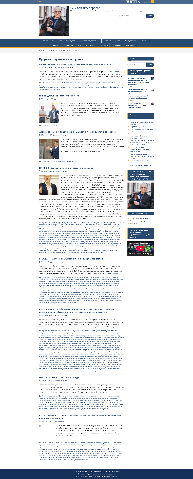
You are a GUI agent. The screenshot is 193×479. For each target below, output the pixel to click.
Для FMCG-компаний (112, 471)
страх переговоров (114, 360)
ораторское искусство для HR (101, 239)
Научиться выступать (67, 41)
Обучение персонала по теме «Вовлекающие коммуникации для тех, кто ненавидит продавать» (141, 163)
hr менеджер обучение (77, 225)
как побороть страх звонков (104, 337)
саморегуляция (96, 358)
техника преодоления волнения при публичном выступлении (87, 402)
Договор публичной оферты (139, 218)
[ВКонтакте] (131, 1)
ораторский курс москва (66, 239)
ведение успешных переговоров (90, 279)
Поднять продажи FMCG (104, 443)
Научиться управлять (89, 41)
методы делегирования (110, 286)
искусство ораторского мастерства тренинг (68, 231)
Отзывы (144, 41)
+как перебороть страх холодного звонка (75, 331)
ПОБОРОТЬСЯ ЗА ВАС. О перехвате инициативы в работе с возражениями (141, 149)
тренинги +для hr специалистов (50, 250)
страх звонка (102, 360)
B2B (43, 83)
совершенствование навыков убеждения (73, 244)
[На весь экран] (151, 254)
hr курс (54, 225)
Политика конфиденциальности (141, 221)
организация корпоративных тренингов (80, 453)
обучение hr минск (89, 237)
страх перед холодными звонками (61, 364)
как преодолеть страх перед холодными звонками (75, 345)
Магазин (103, 45)
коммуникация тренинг (95, 445)
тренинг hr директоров (72, 246)
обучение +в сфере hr (74, 235)
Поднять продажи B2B (109, 87)
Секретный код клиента (138, 127)
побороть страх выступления (79, 352)
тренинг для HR (111, 246)
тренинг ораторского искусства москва (64, 248)
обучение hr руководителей (105, 237)
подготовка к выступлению (80, 242)
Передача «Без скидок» (72, 45)
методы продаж (44, 87)
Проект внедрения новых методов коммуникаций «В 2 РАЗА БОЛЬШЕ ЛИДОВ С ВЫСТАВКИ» (142, 143)
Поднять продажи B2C (97, 277)
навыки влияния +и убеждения (97, 233)
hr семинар (82, 227)
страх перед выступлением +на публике (72, 362)
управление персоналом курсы (49, 252)
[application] (140, 248)
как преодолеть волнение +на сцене (91, 341)
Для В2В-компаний (80, 471)
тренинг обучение (62, 457)
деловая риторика (95, 229)
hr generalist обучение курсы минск (105, 223)
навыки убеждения (59, 235)
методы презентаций (53, 233)
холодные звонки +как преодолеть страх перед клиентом (59, 371)
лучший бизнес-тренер (94, 286)
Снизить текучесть (100, 290)
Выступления (130, 41)
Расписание (116, 45)
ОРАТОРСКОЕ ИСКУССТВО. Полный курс (59, 377)
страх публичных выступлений (84, 364)
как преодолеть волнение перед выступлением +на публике (74, 343)
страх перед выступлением (48, 362)
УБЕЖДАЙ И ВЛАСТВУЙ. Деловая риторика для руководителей (71, 259)
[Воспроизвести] (130, 254)
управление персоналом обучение (71, 252)
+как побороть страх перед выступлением (104, 331)
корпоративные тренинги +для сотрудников (73, 449)
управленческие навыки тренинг (111, 300)
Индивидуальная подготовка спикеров (59, 96)
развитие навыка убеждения (49, 244)
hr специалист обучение (95, 227)
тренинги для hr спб (68, 250)
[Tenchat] (134, 1)
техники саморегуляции (102, 367)
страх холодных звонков (60, 367)
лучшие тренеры (95, 85)
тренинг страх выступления (79, 369)
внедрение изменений (109, 279)
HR (77, 223)
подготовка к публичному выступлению (104, 242)
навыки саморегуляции (114, 350)
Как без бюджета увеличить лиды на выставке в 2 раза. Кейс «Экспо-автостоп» (141, 136)
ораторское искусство (70, 87)
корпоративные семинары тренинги (110, 447)
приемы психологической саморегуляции (98, 356)
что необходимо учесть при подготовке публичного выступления (86, 409)
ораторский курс (56, 87)
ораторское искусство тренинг (90, 87)
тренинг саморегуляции (61, 369)
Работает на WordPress (84, 476)
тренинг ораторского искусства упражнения (108, 404)
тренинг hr (59, 246)
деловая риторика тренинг (48, 284)
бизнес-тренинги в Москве (108, 83)
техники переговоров (46, 292)
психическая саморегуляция (59, 358)
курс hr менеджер (103, 231)
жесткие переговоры (66, 284)
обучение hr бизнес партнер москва (102, 235)
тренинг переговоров (93, 294)
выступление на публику (100, 335)
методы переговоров (46, 288)
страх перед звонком (93, 362)
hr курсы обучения (64, 225)
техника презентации (95, 244)
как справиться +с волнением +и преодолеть (67, 348)
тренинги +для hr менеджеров (111, 248)
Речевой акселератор (85, 8)
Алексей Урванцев (70, 83)
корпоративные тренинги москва (85, 451)
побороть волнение (62, 352)
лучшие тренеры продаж (109, 85)
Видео (55, 45)
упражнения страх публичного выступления (105, 369)
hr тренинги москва (50, 229)
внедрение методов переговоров (67, 281)
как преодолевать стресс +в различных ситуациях (61, 341)
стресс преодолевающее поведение (81, 367)
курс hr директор (90, 231)
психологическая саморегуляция (79, 358)
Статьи (44, 45)
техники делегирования (116, 290)
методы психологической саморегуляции (76, 350)
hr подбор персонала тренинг (68, 227)
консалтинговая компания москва (57, 286)
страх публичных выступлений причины (52, 402)
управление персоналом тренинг (94, 252)
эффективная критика (68, 303)
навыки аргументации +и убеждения (74, 233)
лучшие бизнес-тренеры (80, 85)
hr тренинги (108, 227)
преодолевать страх (98, 352)
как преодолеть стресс (100, 345)
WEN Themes (112, 476)
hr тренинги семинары (65, 229)
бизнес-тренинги (92, 83)
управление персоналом (110, 250)
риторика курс (95, 400)
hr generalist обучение (86, 223)
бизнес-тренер (81, 83)
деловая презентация (81, 229)
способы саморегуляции (109, 358)
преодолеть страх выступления (73, 356)
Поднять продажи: (144, 2)
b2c (46, 443)
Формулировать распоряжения (49, 303)
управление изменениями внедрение (80, 298)
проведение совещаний (85, 290)
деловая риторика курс (110, 229)
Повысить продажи (112, 41)
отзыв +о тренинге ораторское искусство (109, 453)
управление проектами (75, 300)
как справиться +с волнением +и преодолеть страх (101, 348)
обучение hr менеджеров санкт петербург (67, 237)
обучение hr (85, 235)
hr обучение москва (110, 225)
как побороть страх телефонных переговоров (82, 339)
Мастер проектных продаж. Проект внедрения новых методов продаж (75, 64)
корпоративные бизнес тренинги (57, 447)
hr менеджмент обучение (94, 225)
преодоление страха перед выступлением (63, 354)
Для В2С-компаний (95, 471)
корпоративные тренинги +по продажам (59, 451)
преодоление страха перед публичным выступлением (96, 354)
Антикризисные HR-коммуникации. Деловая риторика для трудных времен (77, 132)
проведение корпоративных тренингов (65, 455)
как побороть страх (86, 337)
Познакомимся (48, 41)
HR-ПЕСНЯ (90, 45)
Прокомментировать (80, 460)
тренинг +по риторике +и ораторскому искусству (71, 292)
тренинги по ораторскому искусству (88, 250)
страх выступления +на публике (60, 360)
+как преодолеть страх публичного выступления (74, 335)
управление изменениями (58, 298)
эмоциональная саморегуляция (89, 371)
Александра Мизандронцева (64, 67)
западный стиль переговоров (83, 284)
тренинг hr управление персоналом (93, 246)
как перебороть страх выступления (66, 337)
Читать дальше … (77, 79)
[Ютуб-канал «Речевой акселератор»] (127, 1)
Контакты (130, 45)
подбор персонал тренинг (61, 242)
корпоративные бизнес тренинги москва (83, 447)
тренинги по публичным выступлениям (101, 296)
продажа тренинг (86, 455)
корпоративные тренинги (62, 85)
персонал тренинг (45, 455)
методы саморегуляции (98, 350)
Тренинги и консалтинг (53, 89)
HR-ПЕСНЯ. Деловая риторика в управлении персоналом (67, 168)
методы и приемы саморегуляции (50, 350)
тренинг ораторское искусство (89, 248)
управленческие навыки (91, 300)
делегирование (84, 281)
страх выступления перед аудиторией (84, 360)
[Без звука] (148, 254)
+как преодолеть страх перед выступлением (83, 333)
